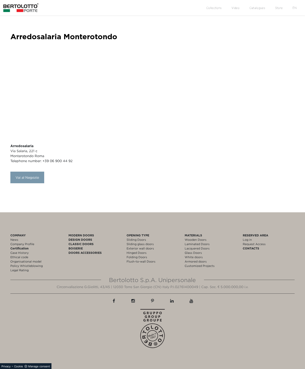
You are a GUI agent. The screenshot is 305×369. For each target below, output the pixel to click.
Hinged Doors (136, 252)
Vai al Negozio (27, 177)
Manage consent (39, 366)
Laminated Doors (197, 244)
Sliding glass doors (140, 244)
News (14, 239)
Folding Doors (137, 257)
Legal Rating (19, 270)
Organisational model (25, 261)
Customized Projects (200, 265)
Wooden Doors (195, 239)
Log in (247, 239)
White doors (194, 257)
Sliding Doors (136, 239)
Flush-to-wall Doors (141, 261)
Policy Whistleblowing (26, 265)
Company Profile (22, 244)
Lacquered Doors (197, 248)
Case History (19, 252)
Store (279, 8)
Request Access (254, 244)
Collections (214, 8)
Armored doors (196, 261)
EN (295, 8)
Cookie (18, 366)
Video (235, 8)
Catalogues (257, 8)
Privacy (6, 366)
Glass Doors (193, 252)
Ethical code (19, 257)
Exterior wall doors (140, 248)
